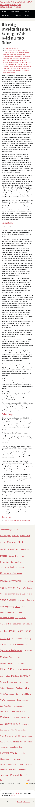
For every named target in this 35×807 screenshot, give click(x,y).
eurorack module (12, 50)
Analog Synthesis (26, 764)
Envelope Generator (8, 769)
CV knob (6, 64)
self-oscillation (22, 730)
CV (1, 631)
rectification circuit (15, 60)
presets (21, 567)
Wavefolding (5, 676)
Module (22, 753)
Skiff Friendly (22, 769)
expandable (11, 72)
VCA (5, 68)
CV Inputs (5, 638)
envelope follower (7, 618)
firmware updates (19, 706)
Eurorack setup (4, 730)
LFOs (15, 724)
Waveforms (27, 588)
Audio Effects (28, 669)
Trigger (3, 542)
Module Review (16, 747)
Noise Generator (6, 736)
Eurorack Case (16, 562)
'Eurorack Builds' (18, 775)
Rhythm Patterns (6, 663)
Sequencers (24, 724)
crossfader (27, 66)
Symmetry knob (22, 64)
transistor (27, 56)
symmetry (7, 56)
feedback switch (19, 56)
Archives (26, 12)
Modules (3, 594)
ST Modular (27, 624)
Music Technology (7, 694)
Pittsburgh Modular (6, 742)
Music (27, 15)
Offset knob (12, 64)
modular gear (4, 747)
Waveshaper (21, 600)
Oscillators (28, 651)
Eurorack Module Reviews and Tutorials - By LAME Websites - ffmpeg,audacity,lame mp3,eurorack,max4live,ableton (16, 4)
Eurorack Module (9, 753)
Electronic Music (15, 542)
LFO (27, 687)
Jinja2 (18, 783)
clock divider (19, 663)
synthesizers (24, 549)
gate (2, 724)
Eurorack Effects (27, 736)
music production (21, 535)
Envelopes (5, 535)
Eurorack (9, 630)
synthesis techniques (10, 52)
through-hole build (13, 70)
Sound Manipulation (20, 530)
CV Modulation (21, 645)
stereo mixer (23, 682)
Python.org (10, 783)
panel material (11, 68)
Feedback (19, 688)
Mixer (17, 735)
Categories (15, 12)
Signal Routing (5, 759)
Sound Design (24, 631)
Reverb (3, 682)
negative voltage (19, 66)
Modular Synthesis (20, 676)
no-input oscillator (14, 62)
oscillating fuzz (8, 58)
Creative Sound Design (9, 764)
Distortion (10, 587)
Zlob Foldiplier (22, 50)
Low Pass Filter (6, 706)
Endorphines (12, 682)
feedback (13, 54)
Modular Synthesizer (10, 581)
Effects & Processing (11, 669)
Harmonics (19, 556)
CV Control (5, 623)
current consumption (22, 68)
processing (11, 700)
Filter (30, 742)
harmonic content (18, 58)
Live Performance (7, 645)
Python (12, 795)
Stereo (11, 556)
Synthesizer (4, 562)
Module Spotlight (19, 742)
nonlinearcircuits (14, 594)
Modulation (5, 717)
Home (4, 12)
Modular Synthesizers (8, 567)
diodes (22, 62)
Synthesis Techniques (11, 48)
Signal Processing (22, 717)
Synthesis (25, 700)
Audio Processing (9, 549)
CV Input (20, 657)
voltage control (20, 54)
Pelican (2, 783)
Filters (19, 588)
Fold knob (28, 62)
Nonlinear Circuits (18, 711)
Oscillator (30, 600)
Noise (2, 688)
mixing (30, 581)
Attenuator (10, 688)
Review (14, 730)
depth (5, 70)
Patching (27, 639)
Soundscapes (17, 639)
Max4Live (5, 15)
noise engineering (7, 607)
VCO (2, 699)
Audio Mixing (17, 759)
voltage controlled (20, 618)
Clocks (24, 607)
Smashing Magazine (23, 802)
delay (19, 700)
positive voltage (8, 66)
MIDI (2, 588)
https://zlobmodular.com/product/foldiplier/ (17, 520)
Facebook (17, 15)
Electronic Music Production (11, 613)
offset (12, 56)
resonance (4, 775)
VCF (24, 581)
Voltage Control (8, 599)
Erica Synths (5, 711)
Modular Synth (7, 657)
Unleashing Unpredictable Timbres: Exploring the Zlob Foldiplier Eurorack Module (16, 34)
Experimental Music (23, 694)
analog (8, 723)
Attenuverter (27, 594)
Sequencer (17, 624)
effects (3, 555)
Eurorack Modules (11, 573)
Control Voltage (6, 530)
